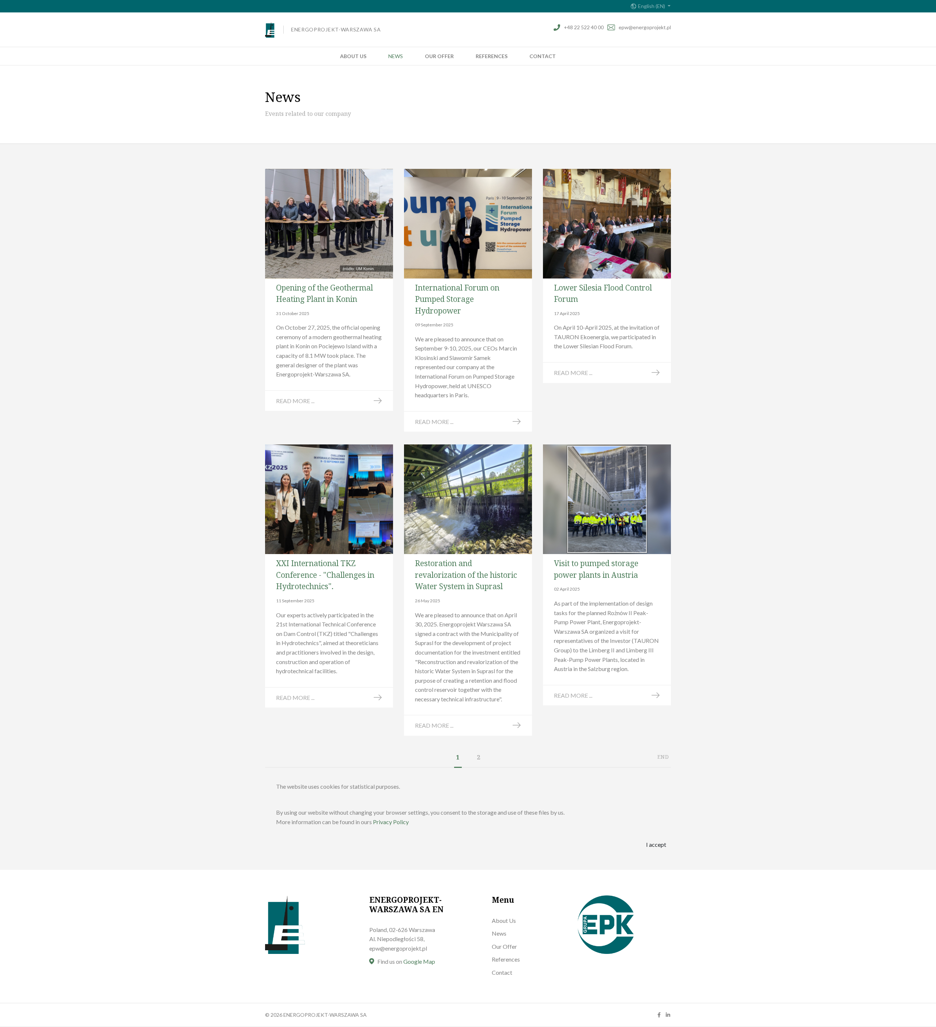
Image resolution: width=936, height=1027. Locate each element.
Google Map (419, 961)
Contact (542, 56)
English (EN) (652, 6)
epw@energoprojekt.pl (645, 27)
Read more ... (295, 400)
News (395, 56)
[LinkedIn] (668, 1015)
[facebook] (659, 1015)
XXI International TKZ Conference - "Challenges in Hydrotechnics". (325, 574)
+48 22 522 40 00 (584, 27)
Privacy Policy (391, 821)
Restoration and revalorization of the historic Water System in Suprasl (466, 574)
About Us (353, 56)
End (663, 756)
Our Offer (439, 56)
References (491, 56)
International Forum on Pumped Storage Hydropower (457, 299)
